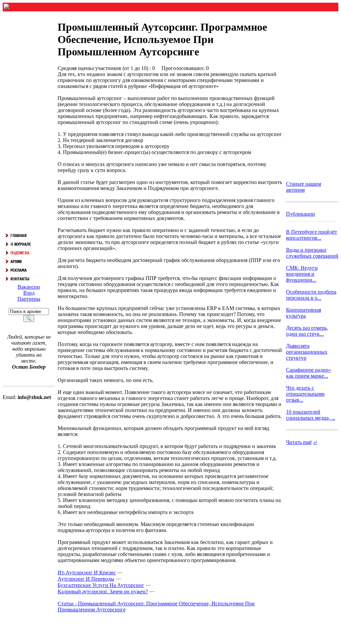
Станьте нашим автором (303, 187)
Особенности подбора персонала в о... (311, 295)
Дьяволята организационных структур (306, 352)
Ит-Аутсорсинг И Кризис (87, 572)
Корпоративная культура (303, 313)
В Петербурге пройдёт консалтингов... (311, 235)
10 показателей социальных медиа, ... (310, 415)
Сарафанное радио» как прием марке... (308, 373)
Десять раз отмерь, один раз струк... (307, 331)
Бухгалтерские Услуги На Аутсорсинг (101, 585)
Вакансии (29, 287)
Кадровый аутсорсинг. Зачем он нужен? (103, 591)
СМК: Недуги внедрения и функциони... (302, 274)
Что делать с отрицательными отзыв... (305, 394)
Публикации (300, 214)
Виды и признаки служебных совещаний (312, 253)
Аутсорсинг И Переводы (86, 579)
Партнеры (28, 299)
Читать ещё (299, 442)
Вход (29, 293)
